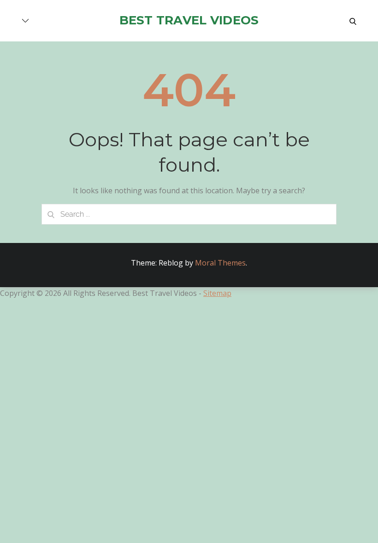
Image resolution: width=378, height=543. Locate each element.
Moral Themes (220, 263)
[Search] (50, 214)
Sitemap (217, 293)
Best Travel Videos (189, 20)
